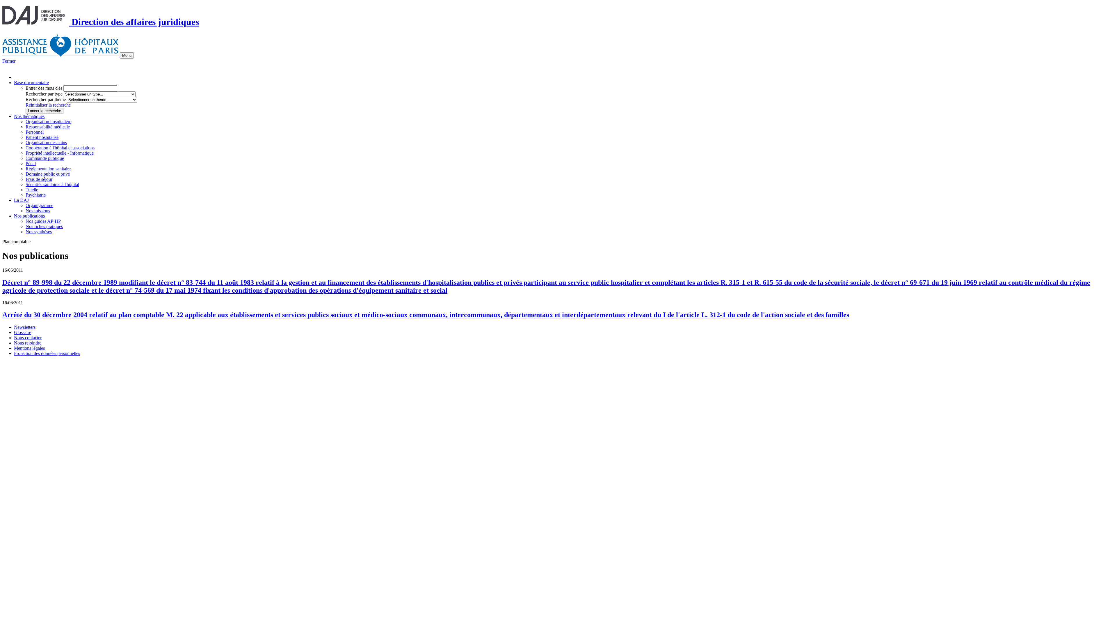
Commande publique (45, 158)
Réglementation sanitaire (48, 168)
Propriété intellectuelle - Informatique (60, 153)
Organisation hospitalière (48, 121)
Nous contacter (28, 337)
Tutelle (32, 189)
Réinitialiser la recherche (48, 105)
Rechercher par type (44, 93)
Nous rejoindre (27, 342)
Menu (126, 55)
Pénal (31, 163)
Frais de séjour (39, 179)
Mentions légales (29, 348)
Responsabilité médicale (48, 126)
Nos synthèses (39, 231)
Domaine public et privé (48, 174)
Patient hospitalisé (42, 137)
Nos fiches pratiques (44, 226)
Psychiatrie (36, 194)
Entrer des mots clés (44, 88)
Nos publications (29, 215)
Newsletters (24, 327)
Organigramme (39, 205)
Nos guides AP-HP (43, 221)
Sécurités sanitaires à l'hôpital (52, 184)
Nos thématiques (29, 116)
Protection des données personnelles (47, 353)
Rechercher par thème (46, 99)
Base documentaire (31, 82)
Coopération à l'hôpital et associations (60, 147)
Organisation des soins (46, 142)
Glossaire (22, 332)
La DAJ (21, 200)
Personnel (35, 132)
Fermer (8, 61)
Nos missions (38, 210)
